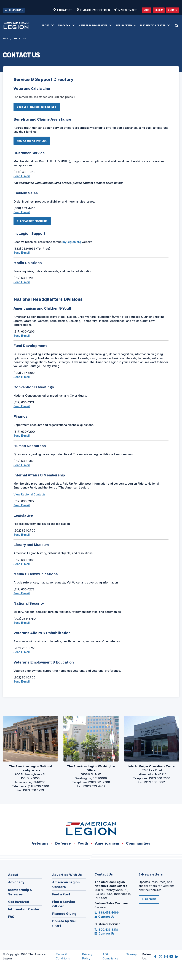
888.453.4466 (108, 912)
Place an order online (32, 221)
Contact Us (106, 916)
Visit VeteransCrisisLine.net (38, 108)
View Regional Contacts (29, 494)
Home (6, 38)
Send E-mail (22, 176)
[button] (47, 26)
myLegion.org (71, 242)
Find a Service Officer (33, 142)
